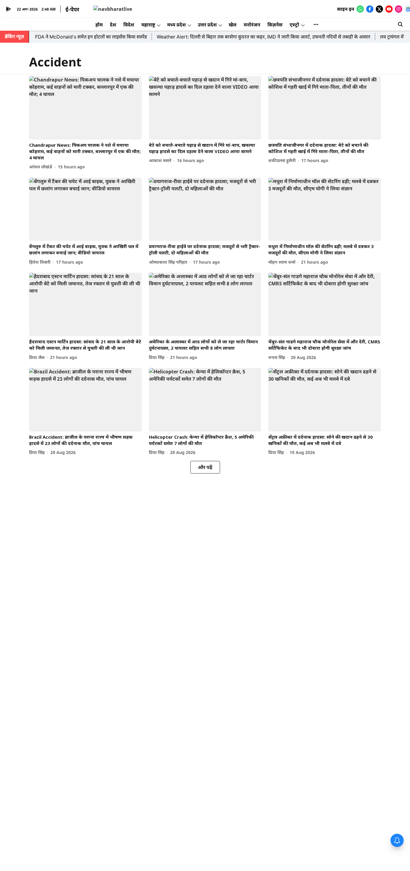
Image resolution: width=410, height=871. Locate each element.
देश (113, 24)
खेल (233, 24)
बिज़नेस (274, 24)
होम (99, 24)
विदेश (128, 24)
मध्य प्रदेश (176, 24)
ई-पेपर (72, 9)
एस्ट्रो (294, 24)
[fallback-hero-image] (85, 108)
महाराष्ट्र (148, 24)
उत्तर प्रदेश (207, 24)
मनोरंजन (252, 24)
